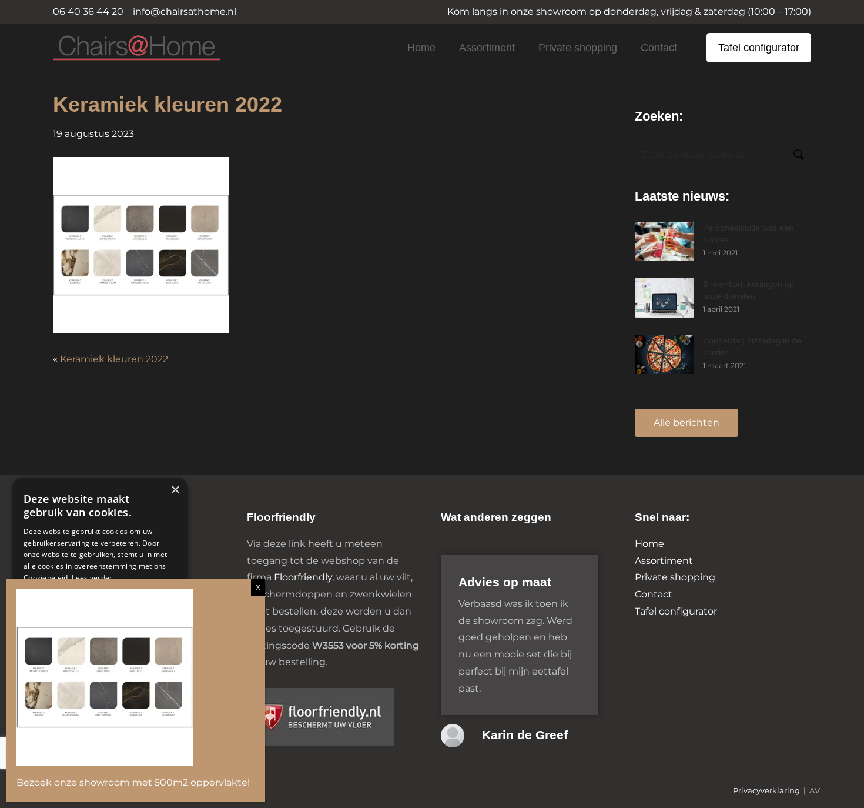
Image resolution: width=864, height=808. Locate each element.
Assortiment (487, 48)
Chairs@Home (117, 48)
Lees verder (92, 578)
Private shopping (577, 48)
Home (421, 48)
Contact (659, 48)
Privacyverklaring (766, 790)
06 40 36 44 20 (88, 11)
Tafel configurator (758, 48)
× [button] (174, 490)
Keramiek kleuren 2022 (114, 359)
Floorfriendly (303, 577)
